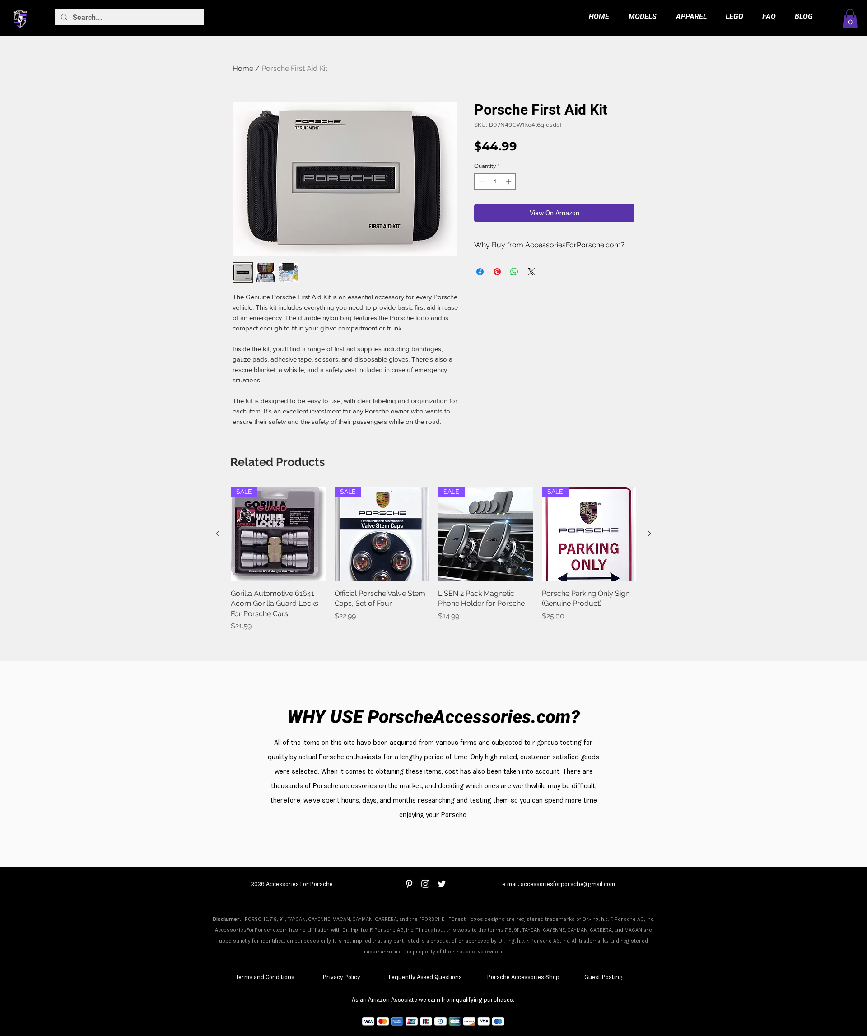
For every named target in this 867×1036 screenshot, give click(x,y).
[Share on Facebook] (480, 271)
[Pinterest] (409, 883)
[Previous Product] (217, 533)
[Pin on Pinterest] (497, 271)
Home (243, 68)
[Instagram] (425, 883)
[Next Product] (649, 533)
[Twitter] (441, 883)
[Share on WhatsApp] (514, 271)
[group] (433, 564)
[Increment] (509, 181)
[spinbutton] (495, 181)
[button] (850, 18)
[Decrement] (480, 181)
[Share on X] (531, 271)
